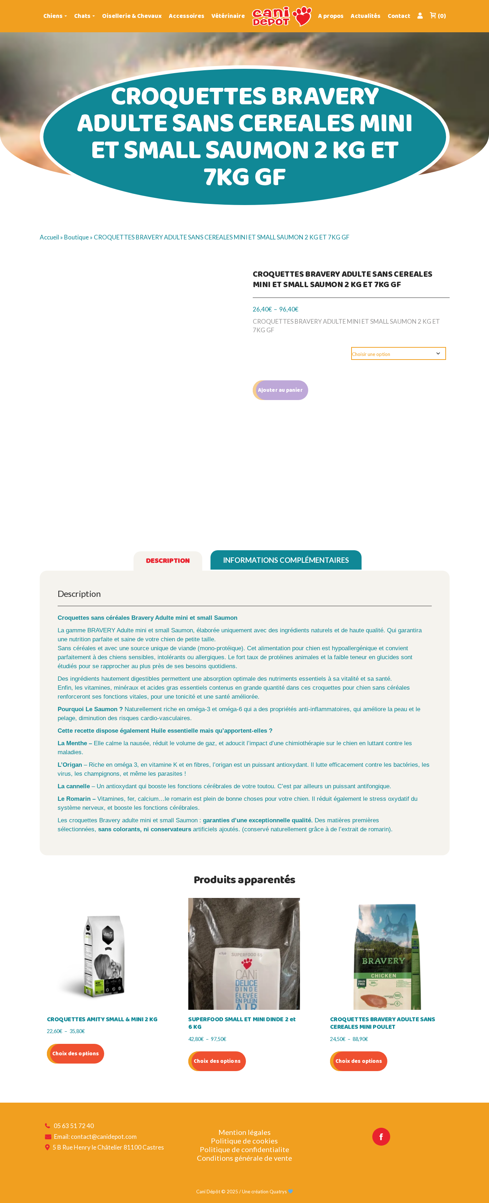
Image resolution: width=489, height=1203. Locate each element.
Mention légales (244, 1132)
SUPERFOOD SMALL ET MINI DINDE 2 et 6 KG (242, 1023)
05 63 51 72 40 (74, 1126)
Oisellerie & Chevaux (132, 16)
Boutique (76, 237)
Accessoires (186, 16)
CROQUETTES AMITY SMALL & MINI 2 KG (102, 1020)
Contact (399, 16)
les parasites (165, 773)
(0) (442, 16)
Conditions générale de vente (244, 1158)
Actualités (366, 16)
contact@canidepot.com (104, 1136)
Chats (82, 16)
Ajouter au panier (280, 390)
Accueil (49, 237)
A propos (331, 16)
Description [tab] (168, 560)
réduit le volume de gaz (184, 743)
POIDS (266, 353)
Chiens (53, 16)
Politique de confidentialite (244, 1149)
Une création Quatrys (265, 1191)
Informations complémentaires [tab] (286, 560)
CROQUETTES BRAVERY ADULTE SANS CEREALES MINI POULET (382, 1023)
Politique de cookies (244, 1140)
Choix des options (75, 1054)
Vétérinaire (228, 16)
